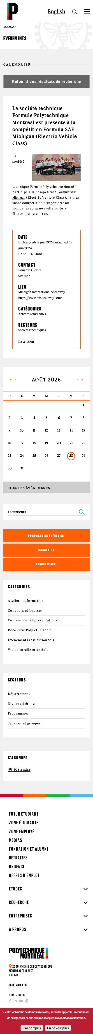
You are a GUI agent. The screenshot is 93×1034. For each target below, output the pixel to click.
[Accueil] (12, 11)
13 (58, 430)
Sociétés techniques (32, 330)
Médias (15, 840)
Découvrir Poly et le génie (30, 630)
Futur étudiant (24, 813)
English (56, 11)
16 (9, 443)
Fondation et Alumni (28, 849)
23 (9, 456)
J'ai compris (32, 1028)
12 (46, 430)
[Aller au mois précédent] (15, 380)
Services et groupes (24, 723)
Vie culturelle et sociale (28, 650)
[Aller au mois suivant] (78, 380)
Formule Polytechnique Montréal (53, 187)
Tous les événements (29, 488)
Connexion (46, 550)
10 (21, 430)
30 (10, 468)
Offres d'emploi (24, 875)
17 (22, 443)
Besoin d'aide (46, 564)
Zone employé (22, 831)
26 (46, 456)
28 (71, 456)
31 (21, 468)
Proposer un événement (46, 536)
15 (83, 430)
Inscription (26, 341)
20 (59, 443)
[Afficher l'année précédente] (10, 380)
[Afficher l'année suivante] (82, 380)
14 (71, 430)
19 (46, 443)
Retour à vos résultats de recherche (46, 81)
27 (58, 456)
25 (34, 456)
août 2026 (46, 380)
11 (34, 430)
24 (22, 456)
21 (71, 443)
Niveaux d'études (22, 704)
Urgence (17, 866)
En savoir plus (58, 1028)
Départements (20, 694)
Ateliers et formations (27, 601)
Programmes (18, 713)
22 (83, 443)
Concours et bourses (25, 611)
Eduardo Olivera (29, 270)
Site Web (24, 276)
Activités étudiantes (32, 314)
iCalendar (22, 769)
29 (83, 456)
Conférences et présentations (33, 620)
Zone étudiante (24, 822)
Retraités (18, 857)
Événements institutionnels (31, 640)
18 (34, 443)
